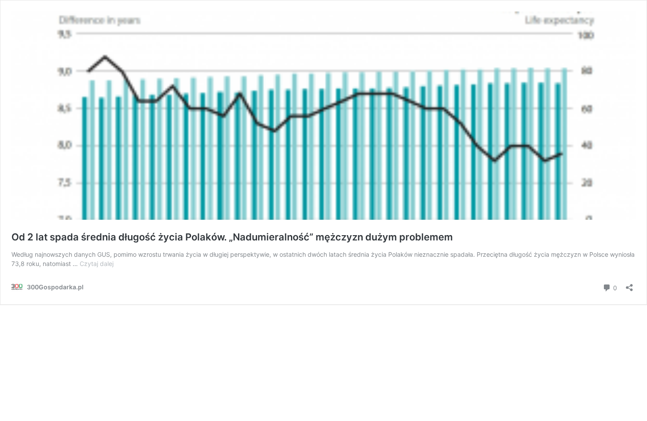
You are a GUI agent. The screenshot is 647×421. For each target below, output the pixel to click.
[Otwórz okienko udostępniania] (629, 285)
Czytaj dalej (97, 263)
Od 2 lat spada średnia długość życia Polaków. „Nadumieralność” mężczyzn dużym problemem (232, 237)
